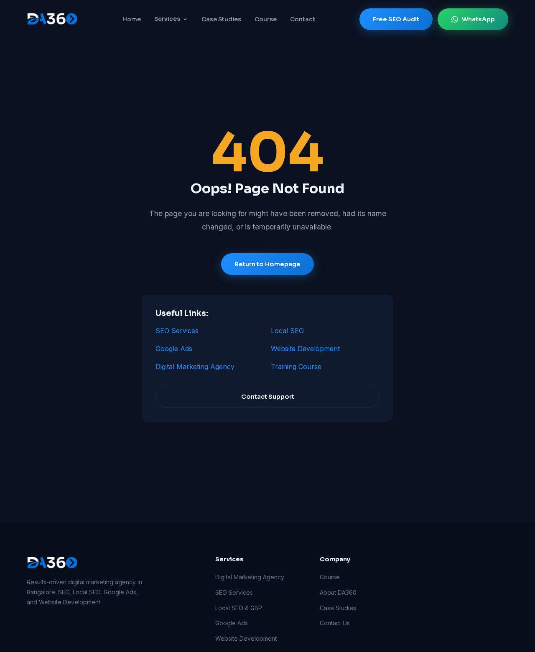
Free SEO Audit (396, 19)
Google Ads (173, 348)
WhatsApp (478, 19)
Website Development (305, 348)
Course (266, 19)
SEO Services (177, 330)
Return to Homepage (267, 264)
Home (131, 19)
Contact (302, 19)
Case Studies (221, 19)
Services (167, 19)
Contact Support (267, 397)
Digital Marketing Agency (194, 366)
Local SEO (287, 330)
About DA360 (338, 592)
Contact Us (335, 623)
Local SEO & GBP (238, 607)
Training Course (296, 366)
